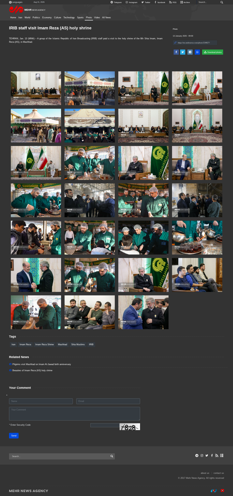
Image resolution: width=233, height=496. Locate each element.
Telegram (117, 2)
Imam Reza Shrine (44, 344)
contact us (219, 473)
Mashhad (62, 344)
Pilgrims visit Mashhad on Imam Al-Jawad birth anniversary (41, 364)
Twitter (147, 2)
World (27, 17)
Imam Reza (25, 344)
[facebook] (212, 455)
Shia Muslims (78, 344)
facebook (161, 2)
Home (13, 17)
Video (97, 17)
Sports (80, 17)
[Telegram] (197, 455)
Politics (36, 17)
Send (13, 435)
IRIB (91, 344)
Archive (186, 2)
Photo (89, 17)
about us (205, 473)
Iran (20, 17)
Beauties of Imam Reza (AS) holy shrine (32, 370)
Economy (47, 17)
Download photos (214, 52)
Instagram (132, 2)
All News (106, 17)
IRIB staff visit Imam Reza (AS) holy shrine (50, 28)
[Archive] (222, 455)
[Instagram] (202, 455)
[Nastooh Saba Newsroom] (212, 490)
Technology (69, 17)
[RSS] (217, 455)
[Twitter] (207, 455)
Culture (57, 17)
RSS (174, 2)
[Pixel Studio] (220, 490)
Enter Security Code (20, 425)
